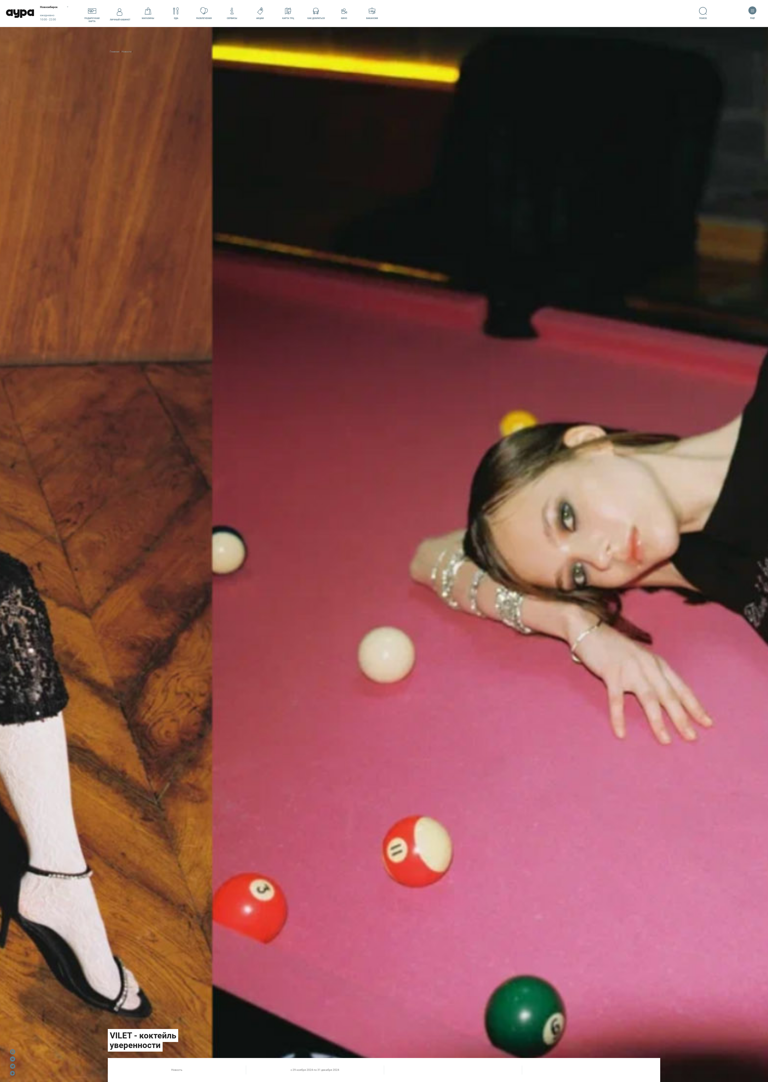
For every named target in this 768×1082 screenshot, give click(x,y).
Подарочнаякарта (92, 20)
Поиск (703, 18)
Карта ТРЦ (288, 18)
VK (12, 1059)
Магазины (148, 18)
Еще (752, 18)
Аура (20, 13)
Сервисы (232, 18)
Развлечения (204, 18)
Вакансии (372, 18)
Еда (176, 18)
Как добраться (316, 18)
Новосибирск (49, 7)
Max (12, 1051)
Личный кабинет (120, 19)
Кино (344, 18)
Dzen (12, 1073)
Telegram (12, 1066)
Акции (260, 18)
